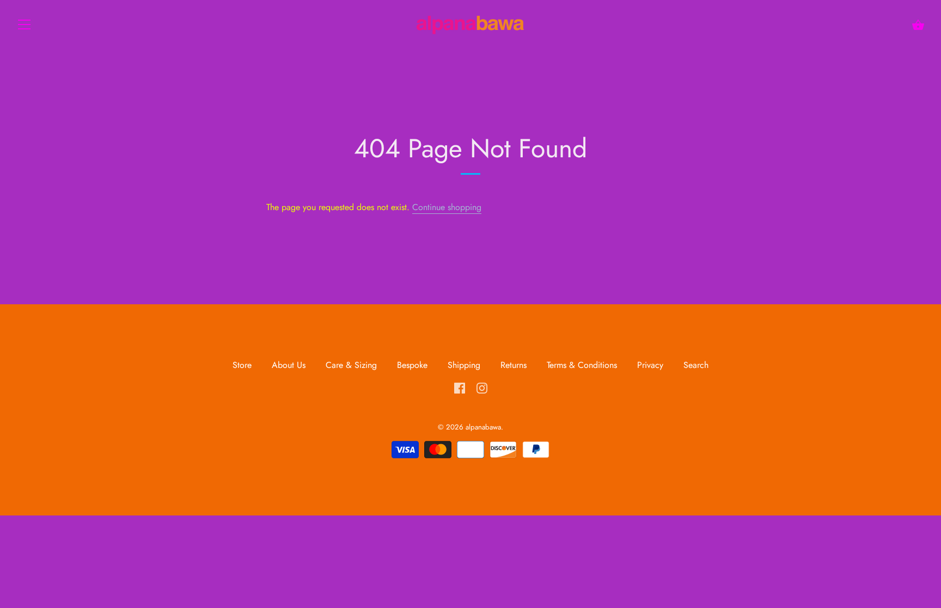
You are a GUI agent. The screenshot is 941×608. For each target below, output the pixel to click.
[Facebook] (459, 386)
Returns (513, 365)
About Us (288, 365)
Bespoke (412, 365)
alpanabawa (483, 427)
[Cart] (918, 25)
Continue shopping (446, 207)
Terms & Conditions (582, 365)
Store (243, 365)
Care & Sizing (351, 365)
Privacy (650, 365)
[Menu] (24, 27)
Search (695, 365)
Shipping (464, 365)
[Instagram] (481, 386)
